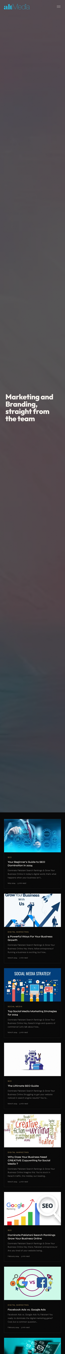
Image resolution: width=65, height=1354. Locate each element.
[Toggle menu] (58, 6)
